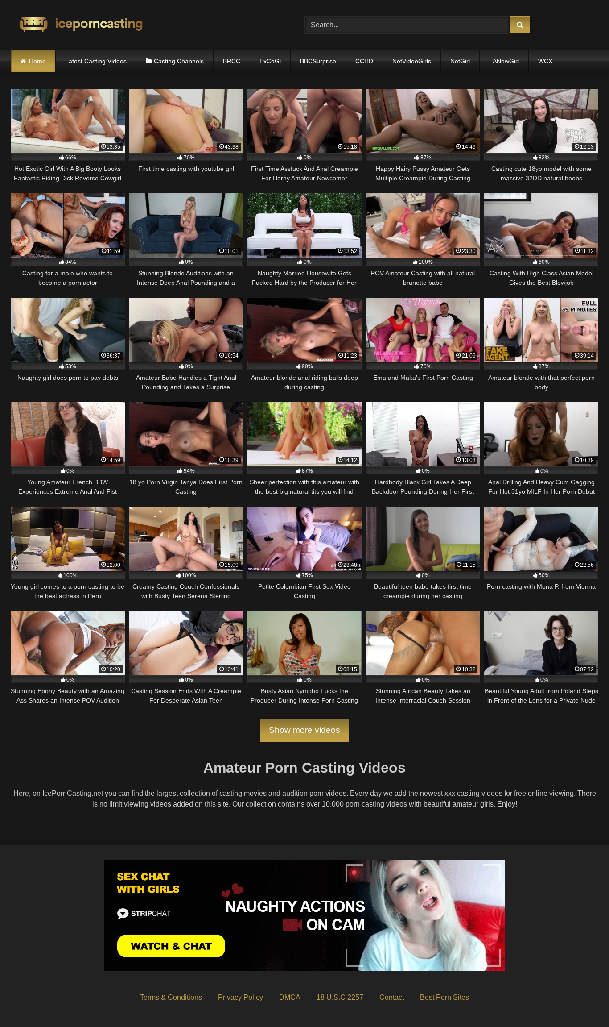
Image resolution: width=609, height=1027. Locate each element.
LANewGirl (504, 61)
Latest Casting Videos (96, 61)
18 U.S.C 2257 (340, 997)
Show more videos (304, 730)
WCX (545, 61)
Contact (391, 997)
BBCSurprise (318, 61)
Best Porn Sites (444, 997)
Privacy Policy (240, 997)
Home (37, 61)
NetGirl (460, 61)
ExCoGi (270, 61)
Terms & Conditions (171, 997)
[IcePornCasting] (80, 25)
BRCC (231, 61)
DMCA (289, 997)
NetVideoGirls (411, 61)
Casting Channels (179, 61)
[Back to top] (581, 1000)
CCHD (364, 61)
